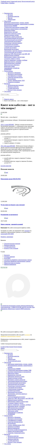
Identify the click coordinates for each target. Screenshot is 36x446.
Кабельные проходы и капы (12, 33)
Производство (8, 13)
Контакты (7, 83)
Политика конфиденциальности (17, 429)
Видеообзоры (12, 79)
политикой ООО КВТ (7, 234)
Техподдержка (8, 71)
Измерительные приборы (11, 55)
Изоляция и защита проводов (13, 36)
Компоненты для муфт (11, 32)
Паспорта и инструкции (15, 74)
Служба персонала (13, 88)
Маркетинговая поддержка (12, 263)
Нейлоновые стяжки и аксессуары (14, 57)
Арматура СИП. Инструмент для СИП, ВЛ (17, 54)
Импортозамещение (10, 264)
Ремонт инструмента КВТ (15, 431)
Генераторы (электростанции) (13, 43)
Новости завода (9, 99)
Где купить (7, 91)
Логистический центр (14, 361)
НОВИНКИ (7, 69)
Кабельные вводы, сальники (12, 61)
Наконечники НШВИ (10, 25)
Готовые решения (9, 256)
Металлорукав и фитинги (11, 65)
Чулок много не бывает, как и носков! (13, 205)
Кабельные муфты (9, 30)
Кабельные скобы (9, 66)
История (10, 15)
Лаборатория (11, 19)
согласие (27, 230)
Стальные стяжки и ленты (12, 58)
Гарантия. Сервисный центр (16, 433)
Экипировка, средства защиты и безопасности (18, 51)
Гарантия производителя (15, 77)
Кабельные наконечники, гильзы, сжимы (16, 22)
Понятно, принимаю (7, 237)
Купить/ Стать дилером (15, 90)
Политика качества (13, 16)
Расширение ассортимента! (9, 214)
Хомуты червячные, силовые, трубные (15, 60)
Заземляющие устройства (11, 68)
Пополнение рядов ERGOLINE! (11, 179)
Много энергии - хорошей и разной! (12, 224)
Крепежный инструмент (11, 49)
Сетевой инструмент (10, 47)
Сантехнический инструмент (13, 52)
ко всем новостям (6, 166)
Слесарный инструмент (11, 44)
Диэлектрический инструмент (13, 40)
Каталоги (7, 255)
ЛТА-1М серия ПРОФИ (8, 146)
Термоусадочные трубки (11, 35)
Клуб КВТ (7, 258)
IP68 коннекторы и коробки (12, 63)
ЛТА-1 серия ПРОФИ (7, 124)
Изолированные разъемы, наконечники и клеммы (19, 24)
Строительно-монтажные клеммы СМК (16, 27)
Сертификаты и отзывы (15, 76)
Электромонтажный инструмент (14, 38)
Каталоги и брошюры (14, 72)
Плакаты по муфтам (14, 82)
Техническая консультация (16, 85)
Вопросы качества (13, 86)
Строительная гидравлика (12, 46)
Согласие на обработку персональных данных (18, 260)
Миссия (10, 18)
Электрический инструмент (12, 41)
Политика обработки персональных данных (17, 261)
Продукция (7, 21)
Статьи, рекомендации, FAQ (16, 80)
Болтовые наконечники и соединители (15, 29)
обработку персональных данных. (11, 336)
